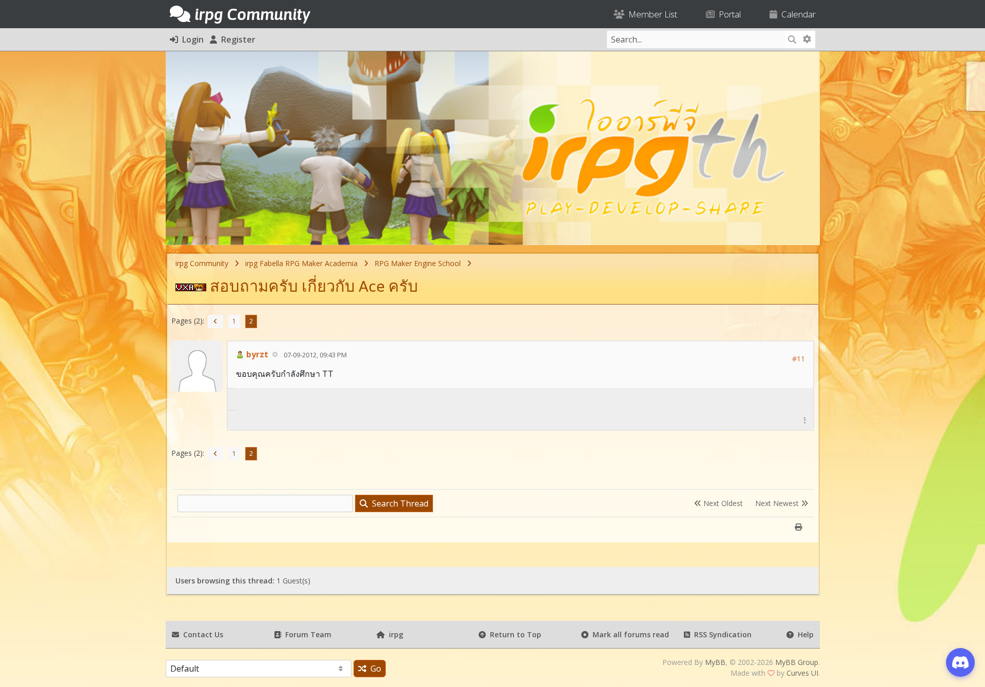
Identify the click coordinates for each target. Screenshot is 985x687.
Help (804, 634)
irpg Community (201, 263)
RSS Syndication (721, 634)
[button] (805, 420)
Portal (728, 14)
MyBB (715, 662)
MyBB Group (796, 662)
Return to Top (513, 634)
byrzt (256, 354)
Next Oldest (722, 503)
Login (191, 39)
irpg (394, 634)
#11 (798, 358)
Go (373, 668)
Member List (650, 14)
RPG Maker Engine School (418, 263)
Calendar (796, 14)
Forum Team (306, 634)
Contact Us (201, 634)
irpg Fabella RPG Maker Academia (301, 263)
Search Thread (398, 503)
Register (236, 39)
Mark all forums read (628, 634)
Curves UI (802, 673)
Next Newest (778, 503)
